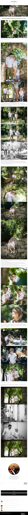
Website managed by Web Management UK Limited (6, 513)
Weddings (14, 494)
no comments (4, 459)
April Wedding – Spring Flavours (8, 507)
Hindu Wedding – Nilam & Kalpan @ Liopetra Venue (11, 505)
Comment (24, 459)
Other (14, 491)
